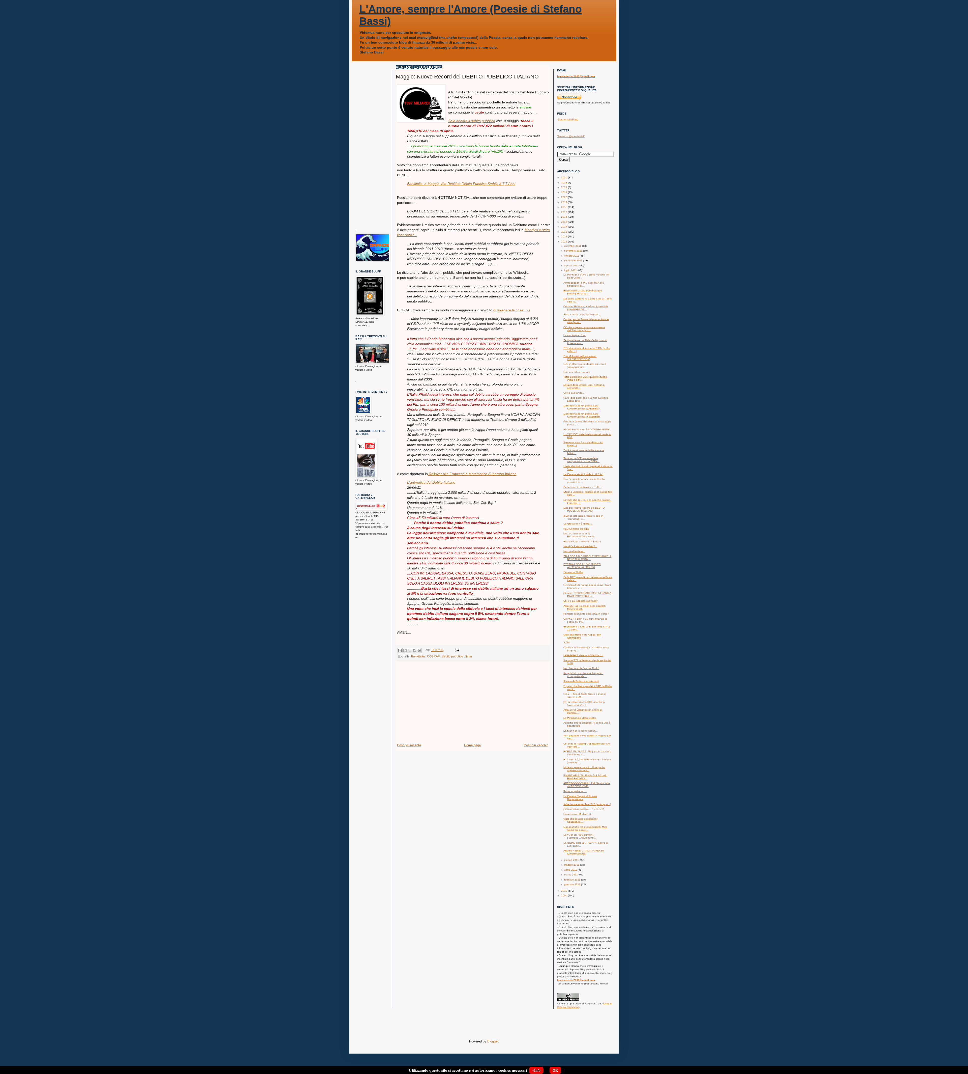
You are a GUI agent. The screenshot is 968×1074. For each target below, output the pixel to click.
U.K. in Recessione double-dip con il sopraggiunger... (584, 365)
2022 (564, 187)
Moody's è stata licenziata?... (580, 546)
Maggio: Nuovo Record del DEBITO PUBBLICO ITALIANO (584, 509)
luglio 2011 (571, 270)
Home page (472, 745)
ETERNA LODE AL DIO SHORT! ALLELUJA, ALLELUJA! (582, 566)
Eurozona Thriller (573, 572)
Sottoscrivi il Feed (568, 119)
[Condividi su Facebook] (414, 650)
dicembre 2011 (573, 245)
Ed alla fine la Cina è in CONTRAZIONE (586, 429)
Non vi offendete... (574, 551)
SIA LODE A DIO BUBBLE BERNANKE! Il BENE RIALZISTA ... (587, 558)
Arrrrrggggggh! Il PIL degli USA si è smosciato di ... (583, 284)
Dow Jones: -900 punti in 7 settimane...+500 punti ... (579, 836)
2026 (564, 177)
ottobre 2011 (572, 255)
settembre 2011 (573, 260)
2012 (564, 236)
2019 (564, 202)
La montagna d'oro (574, 335)
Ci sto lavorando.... (574, 392)
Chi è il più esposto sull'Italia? (580, 600)
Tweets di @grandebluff (571, 136)
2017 (564, 212)
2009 (564, 895)
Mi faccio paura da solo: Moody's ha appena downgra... (584, 769)
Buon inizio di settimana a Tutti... (582, 487)
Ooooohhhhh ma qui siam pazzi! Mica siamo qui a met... (585, 828)
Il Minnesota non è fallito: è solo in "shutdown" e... (583, 517)
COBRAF (433, 656)
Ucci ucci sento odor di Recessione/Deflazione (578, 535)
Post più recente (409, 745)
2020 (564, 197)
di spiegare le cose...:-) (511, 310)
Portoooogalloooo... (575, 791)
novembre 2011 (573, 250)
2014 (564, 226)
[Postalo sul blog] (404, 650)
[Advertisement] (472, 704)
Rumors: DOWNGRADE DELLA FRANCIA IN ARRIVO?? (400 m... (587, 594)
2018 (564, 207)
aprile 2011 (571, 869)
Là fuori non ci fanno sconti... (580, 730)
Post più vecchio (536, 745)
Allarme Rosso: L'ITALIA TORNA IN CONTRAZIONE (583, 852)
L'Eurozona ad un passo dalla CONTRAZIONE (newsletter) (581, 415)
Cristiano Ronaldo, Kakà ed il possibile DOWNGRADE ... (585, 308)
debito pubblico (452, 656)
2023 (564, 182)
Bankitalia (418, 656)
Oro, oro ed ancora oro (576, 372)
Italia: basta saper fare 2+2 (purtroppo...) (587, 804)
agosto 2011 (572, 265)
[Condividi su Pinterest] (419, 650)
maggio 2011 (572, 864)
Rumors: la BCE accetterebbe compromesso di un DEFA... (581, 460)
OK (555, 1070)
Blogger (492, 1041)
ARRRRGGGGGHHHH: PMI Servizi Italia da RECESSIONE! (586, 785)
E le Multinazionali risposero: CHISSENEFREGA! (579, 358)
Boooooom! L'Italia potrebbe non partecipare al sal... (582, 292)
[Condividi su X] (409, 650)
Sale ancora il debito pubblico (471, 121)
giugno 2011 (572, 860)
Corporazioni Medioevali (577, 814)
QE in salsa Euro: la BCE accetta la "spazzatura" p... (584, 703)
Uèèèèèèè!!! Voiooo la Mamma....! (583, 655)
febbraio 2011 (572, 879)
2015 (564, 222)
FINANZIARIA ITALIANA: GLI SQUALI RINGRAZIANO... (585, 777)
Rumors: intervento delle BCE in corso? (586, 613)
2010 (564, 890)
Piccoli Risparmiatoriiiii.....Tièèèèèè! (583, 809)
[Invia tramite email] (400, 650)
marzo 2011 (571, 874)
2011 (564, 241)
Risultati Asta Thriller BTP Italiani (582, 541)
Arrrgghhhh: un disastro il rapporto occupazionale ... (583, 675)
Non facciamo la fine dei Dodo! (581, 668)
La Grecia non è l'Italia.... (578, 523)
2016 (564, 216)
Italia (468, 656)
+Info (536, 1070)
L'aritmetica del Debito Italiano (431, 482)
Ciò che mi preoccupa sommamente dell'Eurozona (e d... (584, 329)
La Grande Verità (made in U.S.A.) (583, 474)
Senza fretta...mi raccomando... (581, 314)
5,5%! (566, 642)
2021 (564, 192)
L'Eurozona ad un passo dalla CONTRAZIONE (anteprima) (581, 407)
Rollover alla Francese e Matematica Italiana (472, 474)
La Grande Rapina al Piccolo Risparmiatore (580, 798)
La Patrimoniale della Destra (579, 718)
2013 (564, 231)
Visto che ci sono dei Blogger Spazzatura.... (580, 820)
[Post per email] (456, 650)
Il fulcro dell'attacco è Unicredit (581, 681)
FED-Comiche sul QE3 (576, 528)
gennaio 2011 (572, 884)
